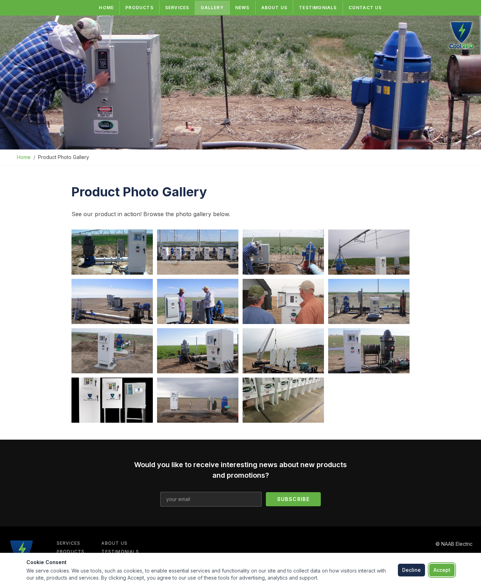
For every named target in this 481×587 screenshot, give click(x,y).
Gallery (212, 7)
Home (106, 7)
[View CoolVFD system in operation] (197, 350)
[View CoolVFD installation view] (283, 350)
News (242, 7)
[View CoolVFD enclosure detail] (112, 301)
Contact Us (365, 7)
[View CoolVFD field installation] (283, 252)
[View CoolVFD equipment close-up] (369, 301)
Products (139, 7)
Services (177, 7)
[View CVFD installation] (283, 400)
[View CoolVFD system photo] (197, 400)
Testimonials (318, 7)
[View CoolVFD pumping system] (369, 252)
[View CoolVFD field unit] (112, 350)
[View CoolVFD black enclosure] (112, 400)
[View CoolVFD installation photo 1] (112, 252)
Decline (411, 570)
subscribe (293, 499)
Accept (441, 570)
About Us (274, 7)
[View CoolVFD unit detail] (369, 350)
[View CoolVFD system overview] (197, 301)
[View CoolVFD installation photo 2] (197, 252)
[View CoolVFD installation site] (283, 301)
